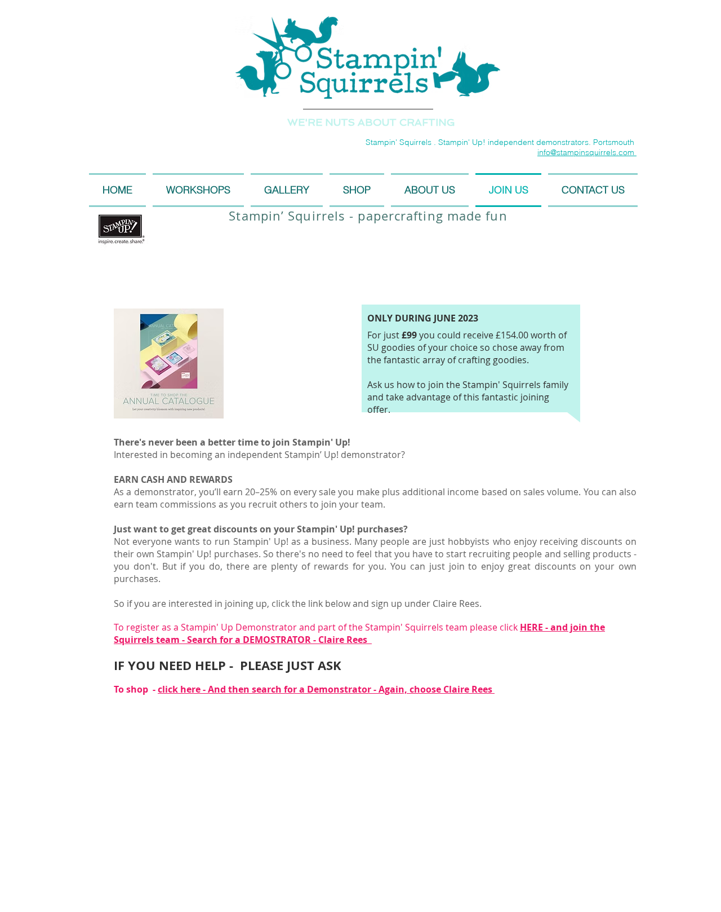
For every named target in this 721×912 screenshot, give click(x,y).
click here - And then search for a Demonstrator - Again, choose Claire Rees (326, 689)
